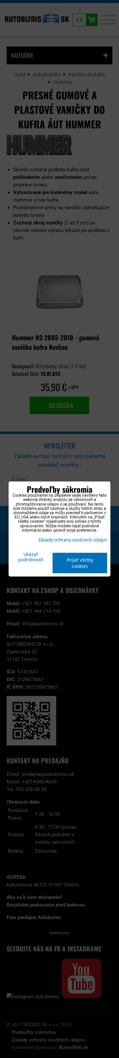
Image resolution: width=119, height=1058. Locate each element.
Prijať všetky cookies (80, 563)
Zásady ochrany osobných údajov (72, 540)
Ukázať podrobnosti (30, 557)
